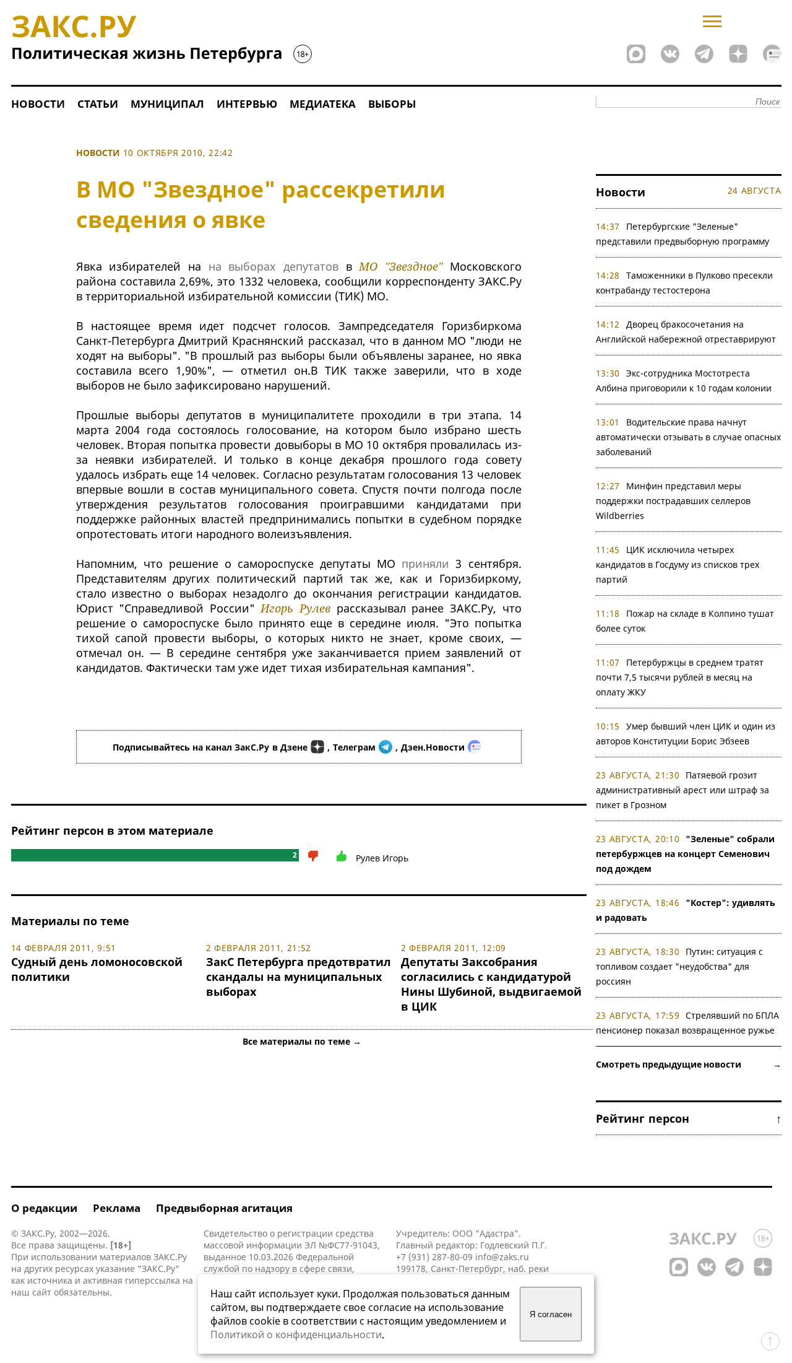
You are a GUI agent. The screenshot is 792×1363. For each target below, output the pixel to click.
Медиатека (323, 104)
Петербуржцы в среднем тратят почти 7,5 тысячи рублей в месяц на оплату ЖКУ (680, 677)
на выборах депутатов (273, 266)
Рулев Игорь (382, 858)
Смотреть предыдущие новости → (688, 1064)
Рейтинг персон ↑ (688, 1118)
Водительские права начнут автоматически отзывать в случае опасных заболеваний (688, 437)
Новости (38, 104)
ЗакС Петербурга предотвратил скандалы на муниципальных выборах (298, 976)
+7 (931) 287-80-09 (434, 1257)
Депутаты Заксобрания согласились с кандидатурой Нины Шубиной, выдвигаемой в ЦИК (491, 984)
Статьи (97, 104)
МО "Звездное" (400, 266)
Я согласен (551, 1314)
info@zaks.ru (502, 1257)
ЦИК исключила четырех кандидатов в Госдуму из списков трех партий (677, 564)
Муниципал (167, 104)
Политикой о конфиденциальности (296, 1334)
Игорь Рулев (295, 608)
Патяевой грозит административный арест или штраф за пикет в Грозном (682, 790)
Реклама (116, 1208)
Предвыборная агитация (224, 1208)
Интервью (247, 104)
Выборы (392, 104)
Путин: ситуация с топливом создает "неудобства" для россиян (680, 966)
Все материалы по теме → (302, 1041)
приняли (425, 563)
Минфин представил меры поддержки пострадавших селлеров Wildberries (673, 500)
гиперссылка (152, 1280)
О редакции (44, 1208)
